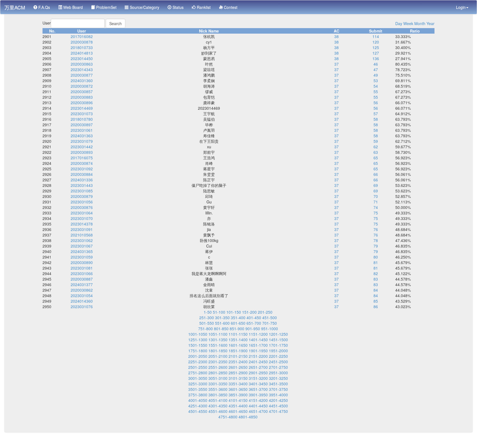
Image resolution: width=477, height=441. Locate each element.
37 (336, 64)
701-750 (269, 323)
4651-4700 (258, 411)
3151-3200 (258, 378)
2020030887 (82, 279)
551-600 (222, 323)
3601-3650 (238, 389)
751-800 (205, 328)
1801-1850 (217, 350)
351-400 (238, 317)
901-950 (252, 328)
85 (375, 301)
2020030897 (82, 124)
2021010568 (82, 235)
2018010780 (82, 119)
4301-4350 (217, 405)
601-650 (238, 323)
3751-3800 (197, 394)
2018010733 (82, 47)
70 (375, 196)
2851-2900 (238, 372)
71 (375, 202)
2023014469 (82, 108)
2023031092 (82, 168)
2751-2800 (197, 372)
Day (398, 23)
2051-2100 (217, 356)
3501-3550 (197, 389)
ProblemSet (105, 7)
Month (419, 23)
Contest (230, 7)
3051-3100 (217, 378)
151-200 (249, 312)
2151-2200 (258, 356)
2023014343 (82, 69)
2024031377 (82, 284)
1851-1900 (238, 350)
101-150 (233, 312)
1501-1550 (197, 345)
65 (375, 157)
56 (375, 102)
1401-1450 (258, 339)
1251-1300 (197, 339)
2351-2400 (238, 361)
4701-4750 (278, 411)
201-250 (265, 312)
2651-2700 (258, 367)
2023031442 (82, 146)
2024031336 (82, 179)
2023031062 (82, 240)
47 (375, 69)
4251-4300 (197, 405)
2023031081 (82, 268)
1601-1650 (238, 345)
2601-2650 (238, 367)
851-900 (237, 328)
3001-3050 (197, 378)
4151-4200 (258, 400)
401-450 (254, 317)
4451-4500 (278, 405)
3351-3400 (238, 383)
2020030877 (82, 75)
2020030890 (82, 262)
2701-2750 (278, 367)
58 (375, 119)
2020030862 (82, 290)
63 (375, 152)
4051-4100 (217, 400)
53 (375, 80)
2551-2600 (217, 367)
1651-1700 (258, 345)
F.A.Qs (43, 7)
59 (375, 141)
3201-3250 (278, 378)
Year (430, 23)
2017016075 (82, 157)
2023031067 (82, 246)
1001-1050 (197, 334)
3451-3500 (278, 383)
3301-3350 (217, 383)
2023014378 (82, 224)
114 (375, 36)
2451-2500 (278, 361)
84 (375, 290)
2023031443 (82, 185)
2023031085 (82, 190)
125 (375, 47)
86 (375, 306)
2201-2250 (278, 356)
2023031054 (82, 295)
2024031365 (82, 251)
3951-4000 (278, 394)
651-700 (254, 323)
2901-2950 (258, 372)
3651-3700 (258, 389)
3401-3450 (258, 383)
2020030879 (82, 196)
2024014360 (82, 301)
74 (375, 207)
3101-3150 (238, 378)
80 (375, 257)
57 (375, 113)
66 (375, 174)
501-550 (206, 323)
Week (408, 23)
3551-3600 (217, 389)
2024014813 (82, 53)
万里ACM (14, 7)
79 (375, 246)
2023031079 (82, 141)
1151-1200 (258, 334)
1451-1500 (278, 339)
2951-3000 (278, 372)
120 (375, 42)
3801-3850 (217, 394)
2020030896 (82, 102)
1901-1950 (258, 350)
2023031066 (82, 273)
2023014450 (82, 58)
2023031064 (82, 213)
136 (375, 58)
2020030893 (82, 152)
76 (375, 229)
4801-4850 (248, 417)
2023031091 (82, 229)
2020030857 (82, 91)
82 (375, 273)
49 (375, 75)
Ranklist (203, 7)
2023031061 (82, 130)
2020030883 (82, 97)
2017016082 (82, 36)
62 (375, 146)
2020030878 (82, 42)
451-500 (269, 317)
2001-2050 (197, 356)
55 (375, 91)
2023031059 (82, 257)
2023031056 (82, 202)
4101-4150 (238, 400)
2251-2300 (197, 361)
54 (375, 86)
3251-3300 (197, 383)
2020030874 (82, 163)
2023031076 (82, 306)
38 (336, 36)
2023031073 (82, 113)
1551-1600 (217, 345)
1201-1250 (278, 334)
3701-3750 (278, 389)
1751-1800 (197, 350)
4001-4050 (197, 400)
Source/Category (144, 7)
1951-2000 (278, 350)
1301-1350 (217, 339)
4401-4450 (258, 405)
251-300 (206, 317)
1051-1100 (217, 334)
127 (375, 53)
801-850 (221, 328)
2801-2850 (217, 372)
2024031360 (82, 80)
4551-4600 (217, 411)
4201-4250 (278, 400)
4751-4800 (227, 417)
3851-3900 (238, 394)
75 (375, 213)
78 (375, 240)
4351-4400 (238, 405)
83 (375, 279)
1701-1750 (278, 345)
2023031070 (82, 218)
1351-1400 (238, 339)
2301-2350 (217, 361)
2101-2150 (238, 356)
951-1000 (269, 328)
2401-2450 (258, 361)
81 (375, 262)
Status (177, 7)
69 (375, 185)
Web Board (72, 7)
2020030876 (82, 207)
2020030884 (82, 174)
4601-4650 (238, 411)
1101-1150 (238, 334)
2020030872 (82, 86)
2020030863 (82, 64)
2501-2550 (197, 367)
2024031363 (82, 135)
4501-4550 (197, 411)
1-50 (208, 312)
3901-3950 (258, 394)
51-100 (219, 312)
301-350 (222, 317)
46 (375, 64)
